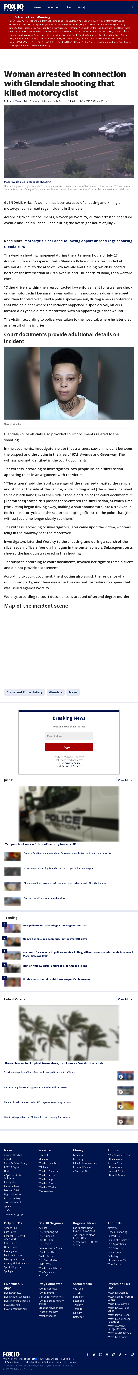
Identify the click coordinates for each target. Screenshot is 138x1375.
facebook (88, 1354)
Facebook (78, 1300)
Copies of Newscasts (119, 1240)
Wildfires (43, 1167)
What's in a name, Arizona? (48, 1274)
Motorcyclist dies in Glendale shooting (27, 182)
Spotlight (9, 1271)
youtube (107, 1354)
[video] (69, 1033)
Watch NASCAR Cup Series (118, 1309)
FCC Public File (115, 1248)
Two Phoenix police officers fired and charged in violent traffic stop (40, 1072)
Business (78, 1155)
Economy (78, 1159)
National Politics (116, 1171)
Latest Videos (14, 999)
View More (125, 780)
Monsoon (44, 1159)
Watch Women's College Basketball (118, 1327)
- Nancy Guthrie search (16, 1263)
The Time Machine (49, 1260)
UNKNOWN (45, 1264)
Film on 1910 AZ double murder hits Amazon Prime (55, 965)
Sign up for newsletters (51, 1296)
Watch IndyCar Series (119, 1314)
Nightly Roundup (13, 1194)
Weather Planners (48, 1171)
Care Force (10, 1231)
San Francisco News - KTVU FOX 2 (85, 1236)
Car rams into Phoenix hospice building (44, 898)
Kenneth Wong (14, 101)
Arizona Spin (11, 1227)
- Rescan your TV (117, 1260)
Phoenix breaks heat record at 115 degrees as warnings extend (38, 1102)
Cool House (10, 1243)
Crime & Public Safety (16, 1163)
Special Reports (12, 1267)
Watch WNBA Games (119, 1333)
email (126, 1354)
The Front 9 (45, 1244)
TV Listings (113, 1256)
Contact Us (114, 1236)
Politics (113, 1150)
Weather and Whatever (51, 1268)
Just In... (10, 780)
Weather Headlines (49, 1163)
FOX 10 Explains (12, 1167)
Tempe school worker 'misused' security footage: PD (40, 844)
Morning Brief (11, 1190)
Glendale (55, 692)
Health (7, 1171)
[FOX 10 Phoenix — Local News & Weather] (15, 7)
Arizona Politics (116, 1163)
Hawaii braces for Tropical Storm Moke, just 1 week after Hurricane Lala (54, 1063)
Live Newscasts (12, 1292)
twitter (94, 1354)
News (73, 692)
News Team (114, 1252)
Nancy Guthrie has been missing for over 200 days (55, 939)
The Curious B (46, 1236)
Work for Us (114, 1264)
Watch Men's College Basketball (119, 1320)
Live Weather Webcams (17, 1296)
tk (113, 1354)
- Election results (117, 1159)
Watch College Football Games (120, 1298)
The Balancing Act (48, 1231)
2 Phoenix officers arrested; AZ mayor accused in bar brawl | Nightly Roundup (65, 883)
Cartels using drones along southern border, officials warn (35, 1087)
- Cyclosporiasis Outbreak (12, 1177)
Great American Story (50, 1248)
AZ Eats (43, 1227)
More (81, 7)
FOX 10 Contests (48, 1288)
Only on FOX (13, 1223)
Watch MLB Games (118, 1303)
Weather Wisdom (48, 1187)
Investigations (11, 1251)
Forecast (43, 1155)
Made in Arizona (13, 1255)
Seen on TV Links (13, 1202)
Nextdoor (78, 1316)
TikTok (76, 1292)
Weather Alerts (47, 1175)
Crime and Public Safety (53, 101)
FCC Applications (117, 1244)
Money (78, 1150)
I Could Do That (47, 1252)
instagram (100, 1354)
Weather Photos (47, 1183)
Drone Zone (10, 1247)
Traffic (7, 1210)
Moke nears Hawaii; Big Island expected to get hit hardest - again (59, 868)
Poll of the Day (12, 1198)
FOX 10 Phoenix (31, 101)
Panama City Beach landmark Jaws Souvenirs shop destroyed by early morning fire (68, 853)
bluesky (120, 1354)
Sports (7, 1206)
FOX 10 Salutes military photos (51, 1302)
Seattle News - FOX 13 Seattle (85, 1243)
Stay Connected (50, 1284)
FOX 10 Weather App (15, 1308)
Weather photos (47, 1315)
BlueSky (77, 1312)
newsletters (132, 1354)
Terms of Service (71, 766)
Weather (45, 1150)
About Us (115, 1223)
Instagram (78, 1296)
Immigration (10, 1182)
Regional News (84, 1223)
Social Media (82, 1284)
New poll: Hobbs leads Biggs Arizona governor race (55, 925)
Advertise (113, 1227)
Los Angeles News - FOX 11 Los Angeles (84, 1229)
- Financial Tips (81, 1171)
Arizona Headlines (14, 1155)
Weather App (46, 1179)
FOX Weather (46, 1191)
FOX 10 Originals (51, 1223)
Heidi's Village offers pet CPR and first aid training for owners (37, 1117)
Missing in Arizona (14, 1259)
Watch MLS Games (118, 1337)
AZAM (7, 1159)
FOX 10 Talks (46, 1240)
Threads (77, 1308)
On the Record (46, 1256)
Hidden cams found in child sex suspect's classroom (56, 979)
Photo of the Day (48, 1311)
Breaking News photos (51, 1307)
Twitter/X (78, 1304)
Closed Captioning (117, 1231)
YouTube (78, 1288)
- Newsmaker (115, 1167)
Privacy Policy (72, 763)
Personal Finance (82, 1167)
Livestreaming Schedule (17, 1300)
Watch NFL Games (118, 1292)
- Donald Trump (116, 1175)
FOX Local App (12, 1304)
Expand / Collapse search (132, 7)
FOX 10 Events (46, 1292)
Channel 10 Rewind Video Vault (14, 1237)
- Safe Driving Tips (14, 1214)
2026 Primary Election (119, 1155)
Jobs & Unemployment (85, 1163)
